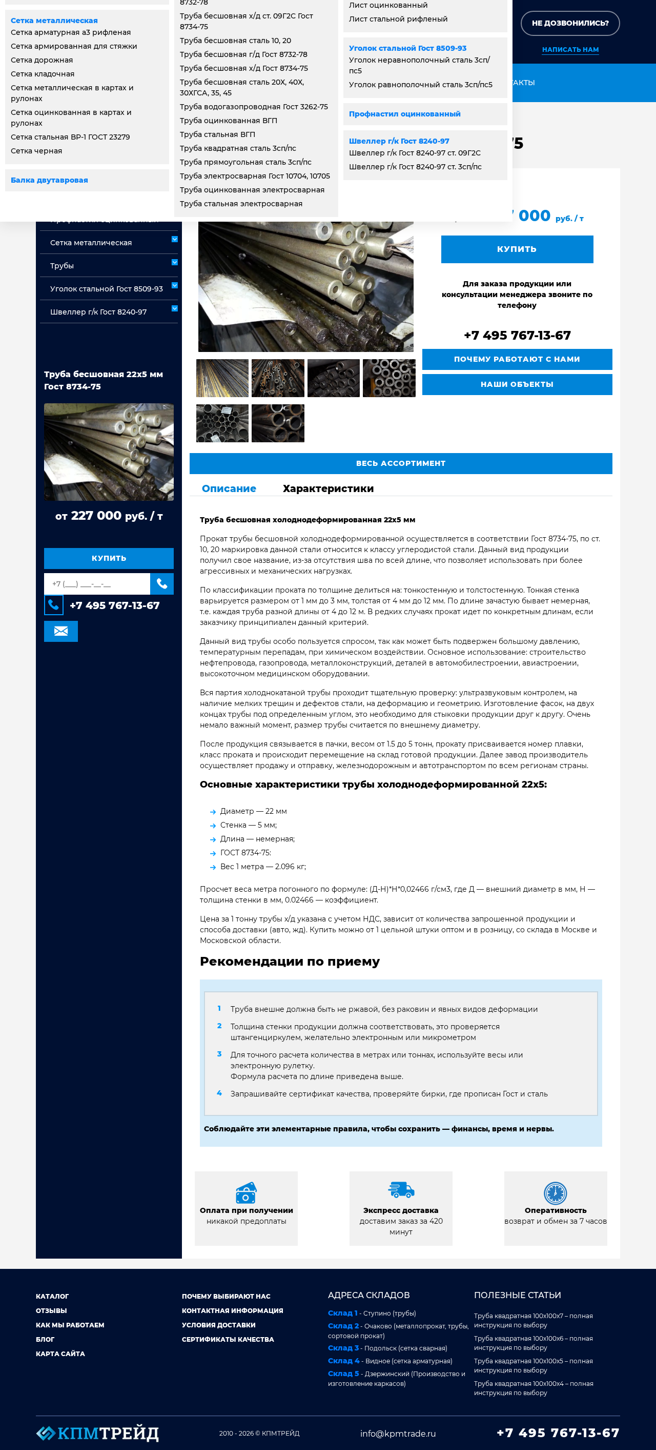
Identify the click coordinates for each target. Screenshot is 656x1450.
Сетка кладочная (43, 74)
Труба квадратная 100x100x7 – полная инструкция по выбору (533, 1320)
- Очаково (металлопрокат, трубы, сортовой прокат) (398, 1330)
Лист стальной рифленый (398, 19)
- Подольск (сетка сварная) (387, 1348)
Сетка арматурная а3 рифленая (71, 32)
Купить (109, 558)
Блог (45, 1339)
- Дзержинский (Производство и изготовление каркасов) (396, 1378)
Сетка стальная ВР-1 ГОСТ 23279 (70, 137)
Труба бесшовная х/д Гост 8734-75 (244, 68)
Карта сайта (60, 1354)
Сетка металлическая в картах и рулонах (72, 93)
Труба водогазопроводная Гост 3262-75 (254, 106)
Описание (229, 488)
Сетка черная (37, 150)
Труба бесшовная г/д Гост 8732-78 (244, 54)
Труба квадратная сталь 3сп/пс (238, 148)
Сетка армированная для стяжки (74, 46)
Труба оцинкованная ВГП (229, 120)
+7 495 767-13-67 (115, 606)
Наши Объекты (517, 384)
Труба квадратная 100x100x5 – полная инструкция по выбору (533, 1365)
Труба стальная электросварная (241, 203)
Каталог (52, 1296)
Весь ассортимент (401, 463)
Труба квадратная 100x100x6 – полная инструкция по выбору (533, 1343)
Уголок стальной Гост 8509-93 (407, 48)
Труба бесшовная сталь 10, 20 (235, 40)
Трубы (62, 265)
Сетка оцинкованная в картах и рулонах (71, 118)
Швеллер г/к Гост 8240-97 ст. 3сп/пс (415, 166)
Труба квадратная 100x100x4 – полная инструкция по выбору (533, 1388)
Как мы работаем (70, 1325)
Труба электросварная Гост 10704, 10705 (255, 176)
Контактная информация (232, 1311)
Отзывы (51, 1311)
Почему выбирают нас (226, 1296)
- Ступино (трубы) (372, 1313)
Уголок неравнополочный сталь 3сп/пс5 (419, 65)
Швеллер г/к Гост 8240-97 (399, 141)
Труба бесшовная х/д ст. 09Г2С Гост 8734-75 (246, 21)
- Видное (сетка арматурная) (390, 1360)
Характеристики (328, 488)
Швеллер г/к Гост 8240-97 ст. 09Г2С (415, 153)
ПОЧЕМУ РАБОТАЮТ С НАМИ (517, 359)
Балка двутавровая (49, 180)
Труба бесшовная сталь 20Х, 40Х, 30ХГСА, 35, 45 (242, 87)
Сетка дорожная (42, 60)
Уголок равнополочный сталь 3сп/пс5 (421, 84)
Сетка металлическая (54, 20)
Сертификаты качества (228, 1339)
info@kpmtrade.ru (398, 1434)
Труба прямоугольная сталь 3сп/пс (246, 162)
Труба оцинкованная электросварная (252, 189)
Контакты (513, 82)
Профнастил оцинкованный (405, 114)
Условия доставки (219, 1325)
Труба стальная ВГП (218, 134)
